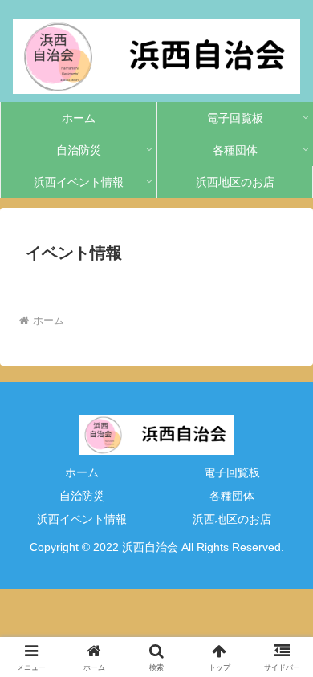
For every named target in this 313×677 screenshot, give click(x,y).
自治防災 (81, 495)
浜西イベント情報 (82, 519)
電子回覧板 (232, 472)
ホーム (82, 472)
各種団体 (231, 495)
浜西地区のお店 (232, 519)
